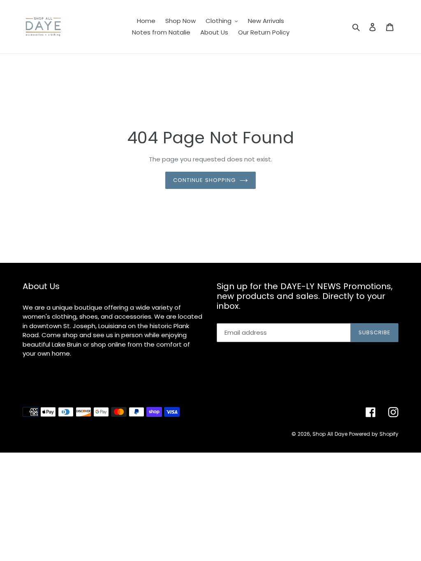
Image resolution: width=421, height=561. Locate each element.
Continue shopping (204, 180)
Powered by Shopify (373, 433)
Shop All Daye (329, 433)
